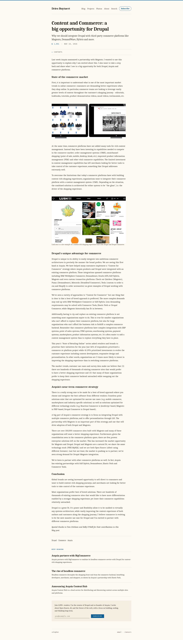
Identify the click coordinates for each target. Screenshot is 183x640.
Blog (83, 8)
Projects (90, 8)
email (119, 632)
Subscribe (125, 8)
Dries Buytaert (61, 8)
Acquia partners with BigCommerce (71, 555)
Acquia (70, 540)
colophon (55, 632)
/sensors (127, 632)
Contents (58, 52)
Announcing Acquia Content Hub (69, 586)
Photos (99, 8)
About (106, 8)
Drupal (54, 540)
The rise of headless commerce (68, 571)
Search (114, 8)
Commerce (62, 540)
